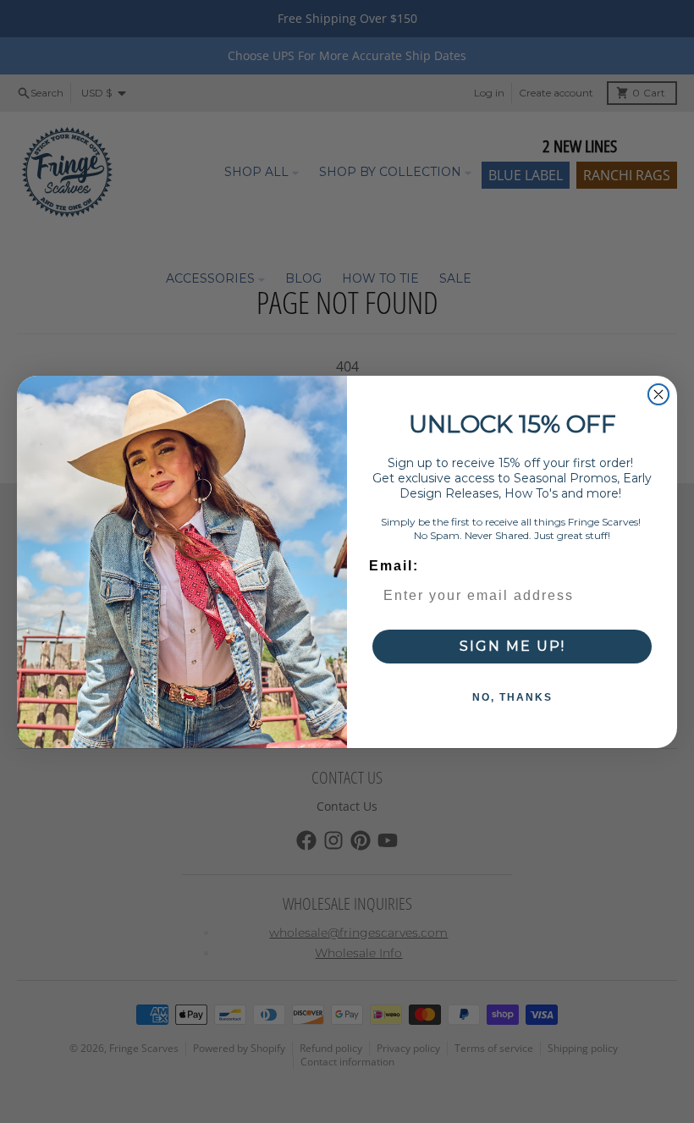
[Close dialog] (658, 394)
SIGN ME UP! (512, 646)
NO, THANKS (512, 697)
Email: (394, 566)
